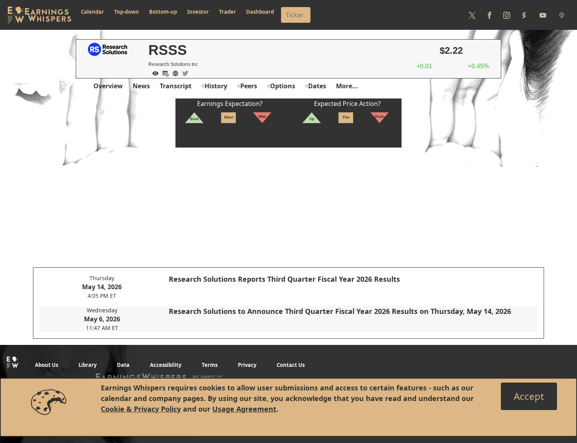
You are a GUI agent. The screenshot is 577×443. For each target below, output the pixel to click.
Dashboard (260, 11)
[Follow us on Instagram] (506, 15)
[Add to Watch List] (153, 72)
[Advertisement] (288, 202)
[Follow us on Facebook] (489, 15)
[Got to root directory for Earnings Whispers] (38, 15)
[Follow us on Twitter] (472, 15)
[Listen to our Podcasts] (561, 15)
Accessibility (165, 364)
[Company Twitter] (183, 72)
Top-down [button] (126, 11)
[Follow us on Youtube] (543, 15)
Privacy (247, 364)
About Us (46, 364)
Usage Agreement (244, 409)
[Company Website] (173, 72)
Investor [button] (198, 11)
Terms (209, 364)
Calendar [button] (92, 11)
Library (88, 364)
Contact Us (291, 364)
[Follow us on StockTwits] (524, 15)
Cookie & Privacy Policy (141, 409)
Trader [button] (227, 11)
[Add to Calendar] (164, 72)
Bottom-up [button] (163, 11)
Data (123, 364)
